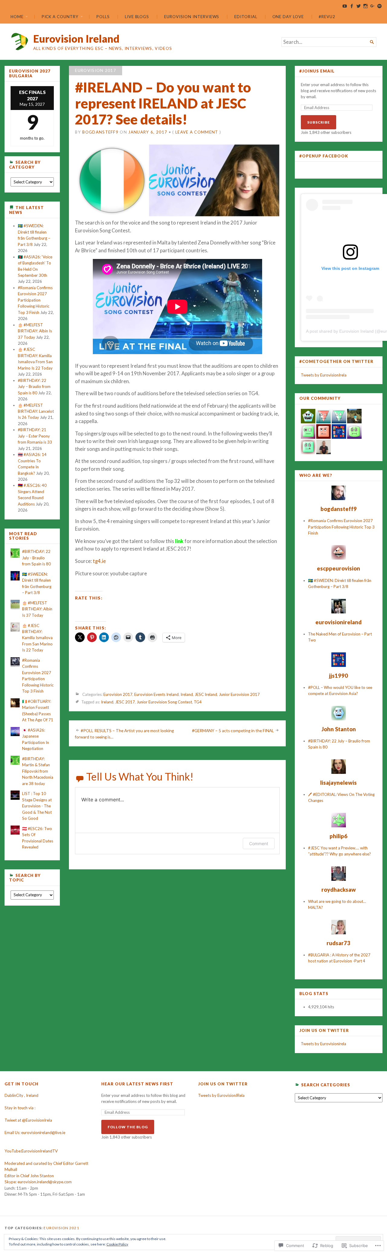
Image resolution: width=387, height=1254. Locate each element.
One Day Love (288, 16)
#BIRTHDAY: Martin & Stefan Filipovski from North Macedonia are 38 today (37, 771)
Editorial (245, 16)
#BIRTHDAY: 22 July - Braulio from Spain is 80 (36, 557)
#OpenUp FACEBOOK (323, 156)
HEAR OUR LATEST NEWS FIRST (137, 1084)
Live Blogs (137, 16)
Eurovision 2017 (95, 70)
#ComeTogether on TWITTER (336, 361)
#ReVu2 (327, 16)
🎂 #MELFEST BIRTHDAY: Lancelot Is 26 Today (36, 411)
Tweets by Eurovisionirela (323, 1043)
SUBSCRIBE (318, 122)
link (179, 541)
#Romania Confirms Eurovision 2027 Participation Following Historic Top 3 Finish (35, 300)
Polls (103, 16)
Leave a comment (196, 132)
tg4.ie (99, 561)
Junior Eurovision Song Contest (164, 702)
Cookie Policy (117, 1244)
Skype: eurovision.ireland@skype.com (38, 1181)
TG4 (198, 702)
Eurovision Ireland (76, 38)
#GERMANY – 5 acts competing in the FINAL (233, 730)
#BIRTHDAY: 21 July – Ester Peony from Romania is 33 (35, 435)
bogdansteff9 (100, 132)
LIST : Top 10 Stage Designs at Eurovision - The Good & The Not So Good (37, 806)
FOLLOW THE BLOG (128, 1127)
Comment (258, 843)
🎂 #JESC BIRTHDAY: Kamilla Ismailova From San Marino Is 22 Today (37, 638)
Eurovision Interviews (191, 16)
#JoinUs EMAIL (317, 71)
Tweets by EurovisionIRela (221, 1095)
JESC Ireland (206, 694)
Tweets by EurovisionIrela (323, 375)
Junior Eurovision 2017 (239, 694)
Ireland (186, 694)
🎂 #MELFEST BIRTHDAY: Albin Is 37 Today (35, 331)
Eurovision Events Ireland (156, 694)
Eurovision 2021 (61, 1228)
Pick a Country (60, 16)
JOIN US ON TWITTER (324, 1030)
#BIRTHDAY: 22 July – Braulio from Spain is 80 (34, 386)
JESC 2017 (125, 702)
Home (17, 16)
